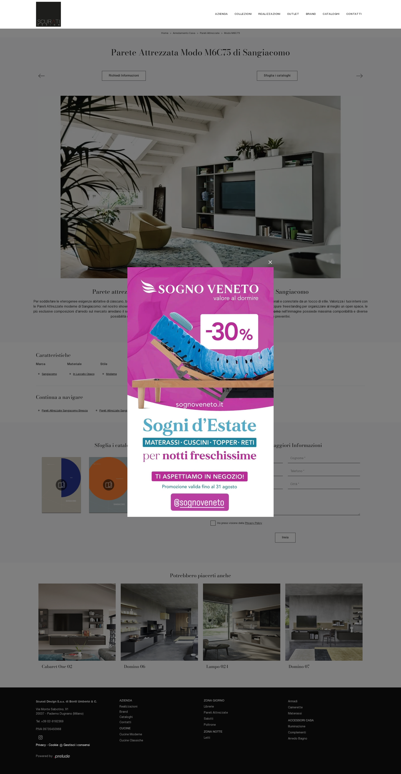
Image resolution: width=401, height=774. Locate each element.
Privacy (41, 745)
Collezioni (243, 14)
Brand (311, 14)
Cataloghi (331, 14)
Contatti (354, 14)
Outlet (293, 14)
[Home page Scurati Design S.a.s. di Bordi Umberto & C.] (80, 14)
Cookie (53, 745)
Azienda (221, 14)
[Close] (270, 262)
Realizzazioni (269, 14)
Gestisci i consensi (76, 745)
